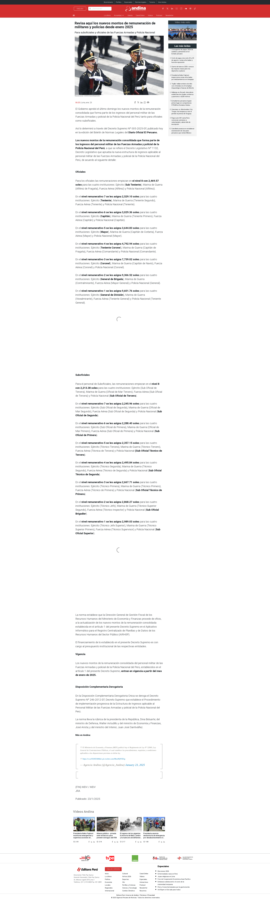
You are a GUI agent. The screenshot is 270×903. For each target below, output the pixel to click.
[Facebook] (163, 8)
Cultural (125, 874)
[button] (74, 828)
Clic (123, 882)
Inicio (107, 874)
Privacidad (151, 895)
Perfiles (118, 2)
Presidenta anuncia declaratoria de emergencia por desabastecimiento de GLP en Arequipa (154, 836)
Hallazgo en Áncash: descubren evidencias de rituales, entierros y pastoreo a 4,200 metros (182, 94)
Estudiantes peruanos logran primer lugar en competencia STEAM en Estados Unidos (181, 103)
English (80, 9)
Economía (108, 882)
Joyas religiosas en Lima (166, 876)
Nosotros (143, 891)
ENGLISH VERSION (113, 869)
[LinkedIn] (172, 8)
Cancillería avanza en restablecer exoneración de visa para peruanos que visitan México (182, 131)
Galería (130, 15)
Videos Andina (83, 811)
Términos (143, 895)
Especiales (128, 2)
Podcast (159, 15)
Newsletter (169, 15)
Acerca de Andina (132, 895)
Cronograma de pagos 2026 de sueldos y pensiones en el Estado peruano (182, 52)
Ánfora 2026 (126, 876)
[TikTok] (195, 8)
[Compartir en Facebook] (89, 841)
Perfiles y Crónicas (128, 885)
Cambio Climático (128, 891)
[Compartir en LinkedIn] (94, 841)
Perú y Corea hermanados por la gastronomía (174, 887)
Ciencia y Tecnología (129, 888)
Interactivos (144, 882)
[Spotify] (190, 8)
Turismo (152, 2)
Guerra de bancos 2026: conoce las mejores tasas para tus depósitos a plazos (182, 69)
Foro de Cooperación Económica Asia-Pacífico (174, 879)
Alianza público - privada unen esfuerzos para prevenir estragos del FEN (107, 835)
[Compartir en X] (92, 841)
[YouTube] (177, 8)
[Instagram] (181, 8)
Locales (107, 885)
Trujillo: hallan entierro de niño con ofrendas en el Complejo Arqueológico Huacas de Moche (182, 86)
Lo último (107, 15)
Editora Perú (120, 895)
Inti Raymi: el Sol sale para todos (169, 890)
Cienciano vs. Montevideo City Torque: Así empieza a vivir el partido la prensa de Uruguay (181, 111)
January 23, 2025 (135, 764)
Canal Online (140, 15)
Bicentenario (108, 2)
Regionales (109, 888)
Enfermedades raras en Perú (168, 874)
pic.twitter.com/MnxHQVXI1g (113, 759)
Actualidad (119, 15)
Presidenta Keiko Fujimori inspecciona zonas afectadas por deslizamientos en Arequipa (182, 77)
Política (107, 879)
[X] (167, 8)
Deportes (125, 879)
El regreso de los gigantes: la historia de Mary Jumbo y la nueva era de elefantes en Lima (130, 836)
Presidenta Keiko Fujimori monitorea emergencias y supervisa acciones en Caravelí (83, 836)
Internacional (109, 891)
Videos (150, 15)
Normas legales (140, 2)
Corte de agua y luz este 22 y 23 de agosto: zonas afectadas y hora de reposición (182, 60)
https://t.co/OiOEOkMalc (92, 759)
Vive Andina (162, 2)
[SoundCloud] (186, 8)
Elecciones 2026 (163, 871)
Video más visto (182, 22)
